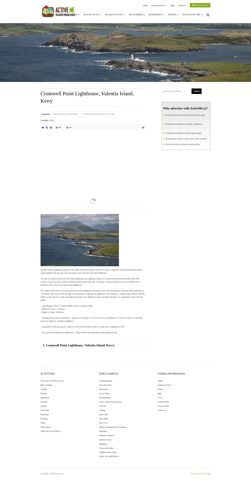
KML (59, 127)
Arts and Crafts (105, 385)
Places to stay (113, 14)
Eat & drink (135, 14)
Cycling (44, 389)
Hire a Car (103, 423)
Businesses (155, 14)
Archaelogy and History (65, 114)
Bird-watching (46, 385)
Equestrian (45, 398)
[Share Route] (47, 127)
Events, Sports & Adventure (110, 402)
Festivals (44, 402)
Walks (43, 423)
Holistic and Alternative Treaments (113, 427)
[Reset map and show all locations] (143, 127)
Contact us (182, 6)
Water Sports (46, 427)
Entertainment (105, 398)
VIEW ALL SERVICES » (109, 457)
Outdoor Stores (105, 440)
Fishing (43, 406)
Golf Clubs (45, 410)
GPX (70, 127)
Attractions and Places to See (98, 114)
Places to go (91, 14)
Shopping (103, 444)
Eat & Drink (104, 394)
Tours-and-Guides (106, 448)
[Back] (43, 127)
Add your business (201, 5)
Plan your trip (191, 14)
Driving (44, 394)
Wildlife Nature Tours (108, 452)
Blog (172, 6)
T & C (160, 398)
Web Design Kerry (198, 474)
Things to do (69, 14)
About (145, 6)
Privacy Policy (163, 406)
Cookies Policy (163, 402)
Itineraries (45, 415)
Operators (103, 431)
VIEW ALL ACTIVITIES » (51, 431)
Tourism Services (157, 6)
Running (44, 419)
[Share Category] (51, 127)
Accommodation (105, 381)
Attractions (103, 389)
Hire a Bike (103, 419)
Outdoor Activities (106, 435)
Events (172, 14)
